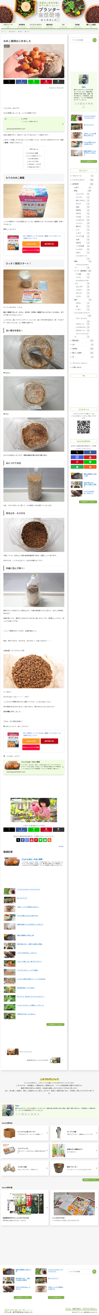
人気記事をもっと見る (54, 1024)
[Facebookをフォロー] (23, 840)
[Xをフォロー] (18, 840)
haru (83, 87)
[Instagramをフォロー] (27, 840)
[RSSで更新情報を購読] (49, 840)
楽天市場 (47, 244)
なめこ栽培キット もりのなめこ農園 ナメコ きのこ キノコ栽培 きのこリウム (42, 237)
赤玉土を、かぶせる (35, 164)
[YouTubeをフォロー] (32, 840)
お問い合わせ (77, 367)
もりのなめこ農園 (32, 153)
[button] (58, 82)
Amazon (29, 244)
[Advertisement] (33, 97)
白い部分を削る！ (34, 159)
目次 (31, 149)
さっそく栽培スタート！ (34, 156)
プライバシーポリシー (80, 363)
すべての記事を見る (88, 161)
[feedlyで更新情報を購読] (45, 840)
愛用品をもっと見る (90, 1180)
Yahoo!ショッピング (29, 250)
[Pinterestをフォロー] (36, 840)
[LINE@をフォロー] (40, 840)
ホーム (68, 1309)
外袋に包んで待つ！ (35, 167)
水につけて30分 (33, 161)
